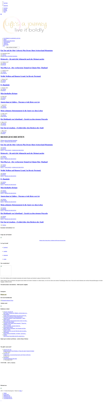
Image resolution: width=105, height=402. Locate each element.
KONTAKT (6, 394)
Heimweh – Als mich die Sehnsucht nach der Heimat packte (22, 59)
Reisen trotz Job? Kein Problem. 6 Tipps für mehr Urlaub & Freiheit (18, 351)
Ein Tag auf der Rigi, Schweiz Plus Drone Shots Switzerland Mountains (27, 50)
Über (4, 11)
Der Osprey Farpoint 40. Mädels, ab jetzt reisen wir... (15, 313)
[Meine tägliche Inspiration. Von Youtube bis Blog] (8, 327)
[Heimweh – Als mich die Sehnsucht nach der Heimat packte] (3, 64)
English (5, 9)
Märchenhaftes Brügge (9, 93)
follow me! (4, 294)
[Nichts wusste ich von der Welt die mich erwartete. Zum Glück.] (6, 329)
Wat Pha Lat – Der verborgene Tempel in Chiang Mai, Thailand (24, 68)
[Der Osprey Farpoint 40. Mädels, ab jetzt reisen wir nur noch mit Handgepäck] (8, 311)
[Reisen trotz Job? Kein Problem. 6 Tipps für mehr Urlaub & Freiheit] (7, 349)
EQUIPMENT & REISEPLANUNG (11, 38)
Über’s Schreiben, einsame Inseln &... (11, 325)
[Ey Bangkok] (3, 90)
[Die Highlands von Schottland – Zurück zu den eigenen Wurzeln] (3, 124)
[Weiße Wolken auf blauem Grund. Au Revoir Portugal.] (3, 81)
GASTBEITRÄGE (7, 398)
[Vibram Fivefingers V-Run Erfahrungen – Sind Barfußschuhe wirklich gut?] (13, 317)
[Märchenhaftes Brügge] (3, 99)
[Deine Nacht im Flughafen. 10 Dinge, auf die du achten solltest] (6, 332)
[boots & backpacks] (24, 35)
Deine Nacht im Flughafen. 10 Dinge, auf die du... (14, 333)
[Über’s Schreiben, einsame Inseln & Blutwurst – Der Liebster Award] (7, 324)
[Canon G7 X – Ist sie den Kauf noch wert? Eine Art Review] (6, 353)
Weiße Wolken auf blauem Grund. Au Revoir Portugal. (21, 76)
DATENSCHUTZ (7, 397)
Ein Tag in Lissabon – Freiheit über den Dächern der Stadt (22, 128)
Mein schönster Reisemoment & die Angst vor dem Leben (22, 111)
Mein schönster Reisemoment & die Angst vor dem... (15, 320)
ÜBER (5, 393)
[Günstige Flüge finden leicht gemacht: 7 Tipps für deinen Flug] (8, 322)
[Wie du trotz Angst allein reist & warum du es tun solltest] (5, 334)
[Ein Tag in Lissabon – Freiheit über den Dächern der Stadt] (3, 133)
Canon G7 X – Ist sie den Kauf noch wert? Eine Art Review (17, 354)
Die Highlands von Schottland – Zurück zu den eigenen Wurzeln (24, 119)
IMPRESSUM (6, 395)
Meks (20, 390)
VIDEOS (5, 43)
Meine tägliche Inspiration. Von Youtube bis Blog (14, 328)
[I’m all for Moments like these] (6, 357)
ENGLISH (5, 44)
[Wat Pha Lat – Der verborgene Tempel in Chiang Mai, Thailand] (4, 73)
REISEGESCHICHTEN (9, 40)
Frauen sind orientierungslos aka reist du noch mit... (15, 315)
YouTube (5, 8)
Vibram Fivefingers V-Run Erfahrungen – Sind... (14, 318)
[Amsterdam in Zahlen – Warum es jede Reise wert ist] (4, 107)
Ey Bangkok (5, 85)
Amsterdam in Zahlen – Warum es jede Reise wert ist (20, 102)
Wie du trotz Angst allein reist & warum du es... (14, 336)
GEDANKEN (6, 42)
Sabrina (4, 54)
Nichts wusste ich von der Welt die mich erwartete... (15, 331)
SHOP (4, 39)
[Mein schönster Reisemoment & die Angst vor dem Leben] (4, 116)
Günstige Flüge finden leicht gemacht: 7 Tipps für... (15, 323)
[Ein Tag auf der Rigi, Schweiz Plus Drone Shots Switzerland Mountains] (9, 56)
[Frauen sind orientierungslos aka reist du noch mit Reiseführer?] (6, 314)
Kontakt (5, 10)
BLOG (2, 141)
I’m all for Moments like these (10, 358)
